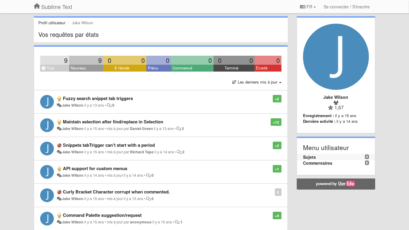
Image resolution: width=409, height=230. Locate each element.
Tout (50, 68)
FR (309, 7)
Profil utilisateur (51, 22)
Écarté (261, 68)
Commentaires (317, 163)
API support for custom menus (95, 168)
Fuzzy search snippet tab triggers (98, 98)
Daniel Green (141, 128)
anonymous (141, 222)
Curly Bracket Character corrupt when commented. (116, 191)
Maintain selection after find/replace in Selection (113, 121)
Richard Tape (142, 152)
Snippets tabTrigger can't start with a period (109, 145)
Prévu (153, 68)
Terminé (231, 68)
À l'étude (121, 68)
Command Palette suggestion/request (102, 215)
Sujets (309, 157)
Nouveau (78, 68)
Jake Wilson (73, 105)
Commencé (182, 68)
